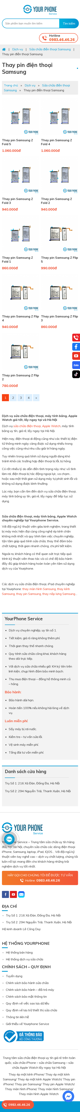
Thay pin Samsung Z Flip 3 (59, 318)
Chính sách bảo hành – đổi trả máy (30, 990)
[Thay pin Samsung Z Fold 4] (59, 136)
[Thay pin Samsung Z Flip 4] (20, 312)
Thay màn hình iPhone (20, 1089)
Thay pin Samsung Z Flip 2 (20, 377)
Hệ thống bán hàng (19, 952)
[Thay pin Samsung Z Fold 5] (20, 136)
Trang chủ (11, 85)
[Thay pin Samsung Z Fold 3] (20, 194)
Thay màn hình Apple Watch (39, 1094)
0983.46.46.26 (62, 39)
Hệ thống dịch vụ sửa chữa (24, 959)
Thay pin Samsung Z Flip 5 (59, 259)
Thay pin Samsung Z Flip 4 (20, 318)
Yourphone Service (40, 10)
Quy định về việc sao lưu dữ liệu (27, 1003)
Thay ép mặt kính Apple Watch (39, 1079)
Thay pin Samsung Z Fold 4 (56, 142)
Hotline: (42, 880)
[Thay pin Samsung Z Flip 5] (59, 253)
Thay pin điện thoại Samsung (27, 68)
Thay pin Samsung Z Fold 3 (17, 201)
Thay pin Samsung (28, 1084)
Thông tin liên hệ (17, 1017)
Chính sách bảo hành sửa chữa (27, 983)
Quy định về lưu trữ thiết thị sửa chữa (31, 1010)
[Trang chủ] (4, 49)
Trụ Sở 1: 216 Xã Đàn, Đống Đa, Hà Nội (33, 915)
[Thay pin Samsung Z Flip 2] (20, 371)
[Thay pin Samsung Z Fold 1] (20, 253)
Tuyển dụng (14, 976)
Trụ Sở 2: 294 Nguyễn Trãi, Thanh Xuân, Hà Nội (39, 922)
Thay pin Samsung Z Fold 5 (17, 142)
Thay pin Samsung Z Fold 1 (17, 259)
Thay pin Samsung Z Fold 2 (56, 201)
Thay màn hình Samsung (55, 1089)
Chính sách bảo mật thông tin (26, 996)
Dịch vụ (30, 85)
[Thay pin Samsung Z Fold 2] (59, 194)
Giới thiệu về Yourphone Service (27, 1024)
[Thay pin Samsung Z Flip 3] (59, 312)
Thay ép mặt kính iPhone (26, 1074)
